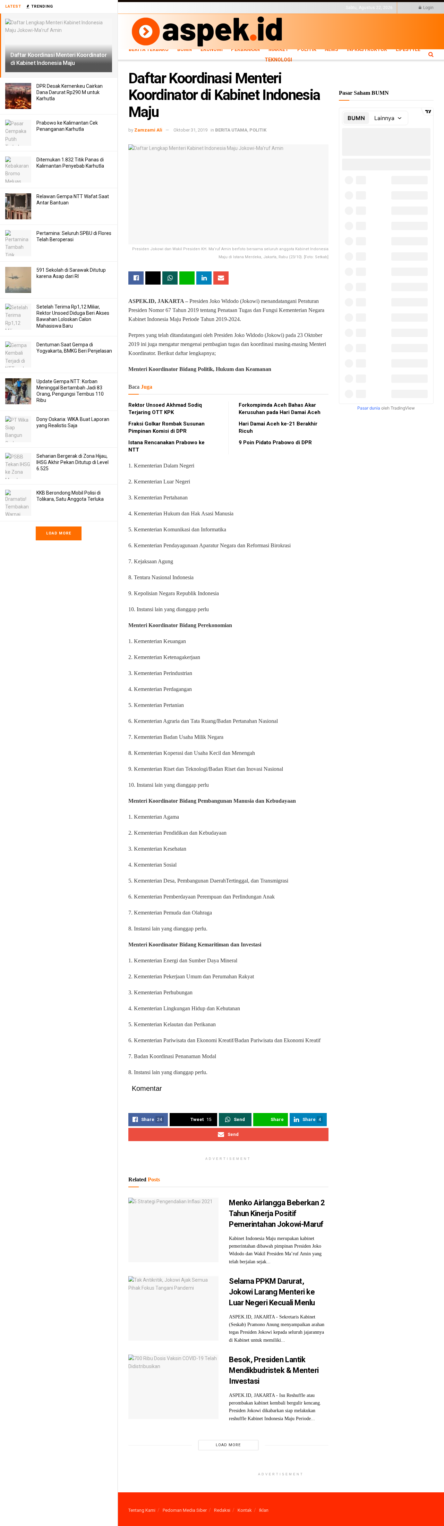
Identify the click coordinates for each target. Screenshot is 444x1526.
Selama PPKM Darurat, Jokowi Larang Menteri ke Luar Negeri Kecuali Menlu (272, 1292)
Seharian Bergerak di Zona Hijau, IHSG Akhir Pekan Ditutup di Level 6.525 (72, 462)
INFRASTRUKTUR (367, 49)
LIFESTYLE (138, 13)
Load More (58, 533)
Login (428, 7)
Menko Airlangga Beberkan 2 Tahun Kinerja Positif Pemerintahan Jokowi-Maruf (277, 1213)
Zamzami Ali (148, 130)
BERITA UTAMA (231, 130)
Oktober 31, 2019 (190, 130)
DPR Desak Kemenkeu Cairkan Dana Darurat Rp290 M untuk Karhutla (69, 92)
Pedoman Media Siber (185, 1510)
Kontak (245, 1510)
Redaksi (222, 1510)
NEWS (331, 49)
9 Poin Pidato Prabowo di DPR (275, 442)
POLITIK (306, 49)
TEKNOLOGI (163, 13)
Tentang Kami (141, 1510)
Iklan (263, 1510)
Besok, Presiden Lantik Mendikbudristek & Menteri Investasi (274, 1370)
